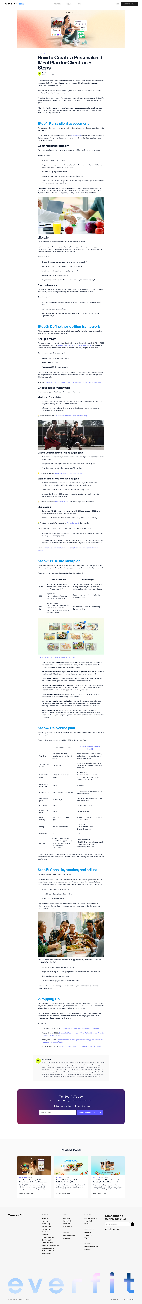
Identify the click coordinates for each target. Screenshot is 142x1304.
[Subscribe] (132, 1224)
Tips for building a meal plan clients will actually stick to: (57, 657)
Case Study (88, 1221)
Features (57, 4)
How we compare (90, 1218)
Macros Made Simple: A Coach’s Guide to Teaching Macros (69, 1181)
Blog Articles (67, 1226)
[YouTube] (114, 1229)
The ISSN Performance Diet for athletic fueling (71, 416)
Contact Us (88, 1235)
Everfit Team (46, 73)
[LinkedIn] (118, 1229)
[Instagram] (110, 1229)
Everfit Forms (76, 136)
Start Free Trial (128, 4)
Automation (46, 1229)
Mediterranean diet (69, 473)
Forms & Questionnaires (50, 1245)
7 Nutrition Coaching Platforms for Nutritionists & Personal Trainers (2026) (33, 1182)
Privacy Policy (114, 1299)
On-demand (46, 1240)
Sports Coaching (48, 1248)
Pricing (80, 4)
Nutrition (41, 53)
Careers (87, 1249)
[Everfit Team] (39, 74)
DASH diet (58, 473)
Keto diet (80, 473)
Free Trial (87, 1232)
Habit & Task (46, 1226)
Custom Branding (48, 1237)
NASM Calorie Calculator (66, 345)
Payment (45, 1234)
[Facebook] (106, 1229)
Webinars (66, 1224)
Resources (69, 4)
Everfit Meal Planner (84, 345)
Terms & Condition (128, 1299)
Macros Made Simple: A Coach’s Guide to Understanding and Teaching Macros (72, 382)
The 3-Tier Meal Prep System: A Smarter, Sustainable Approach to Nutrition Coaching (107, 1182)
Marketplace (46, 1253)
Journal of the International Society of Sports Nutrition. (82, 1028)
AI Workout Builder (48, 1251)
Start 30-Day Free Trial (87, 1112)
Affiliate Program (69, 1236)
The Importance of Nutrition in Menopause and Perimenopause (80, 1046)
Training (45, 1218)
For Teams (45, 1232)
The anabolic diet (73, 523)
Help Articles (67, 1221)
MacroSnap (46, 1224)
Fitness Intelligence (91, 1246)
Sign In (117, 4)
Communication (47, 1243)
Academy (66, 1218)
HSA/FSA (66, 1238)
